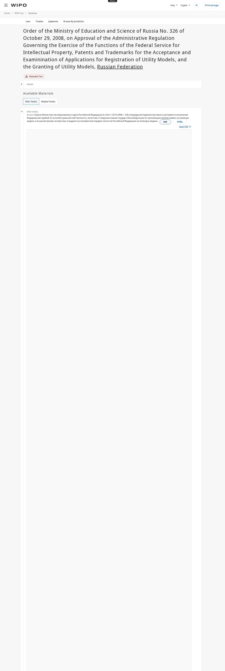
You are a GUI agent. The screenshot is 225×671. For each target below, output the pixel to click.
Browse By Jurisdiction (73, 21)
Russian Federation (120, 66)
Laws (28, 21)
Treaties (39, 21)
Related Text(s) (48, 101)
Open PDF (183, 126)
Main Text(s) (31, 101)
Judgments (53, 21)
